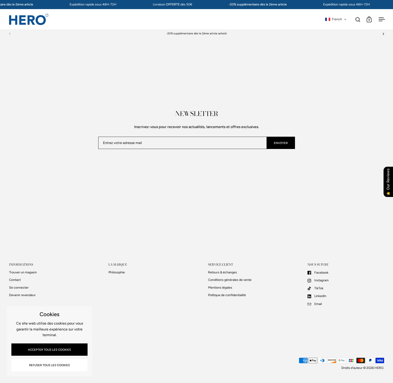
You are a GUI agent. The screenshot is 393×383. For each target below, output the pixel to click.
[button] (335, 19)
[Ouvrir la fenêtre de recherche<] (357, 19)
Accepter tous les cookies (49, 349)
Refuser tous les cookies (49, 365)
